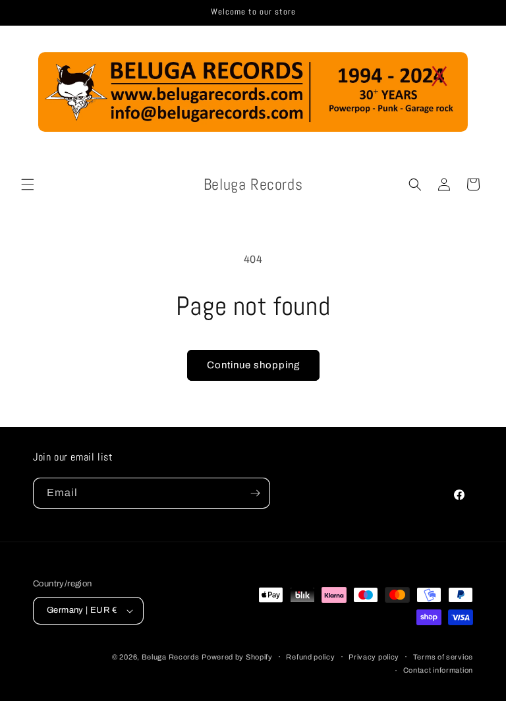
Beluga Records (171, 657)
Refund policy (310, 657)
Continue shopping (253, 365)
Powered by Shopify (237, 657)
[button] (27, 184)
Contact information (438, 670)
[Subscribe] (254, 493)
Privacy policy (374, 657)
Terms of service (443, 657)
